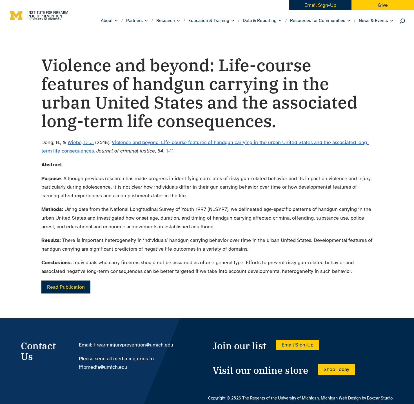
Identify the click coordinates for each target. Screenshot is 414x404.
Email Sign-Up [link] (320, 5)
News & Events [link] (373, 21)
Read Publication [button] (66, 287)
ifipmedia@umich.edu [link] (103, 367)
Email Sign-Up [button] (297, 345)
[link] (39, 20)
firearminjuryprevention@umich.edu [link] (133, 345)
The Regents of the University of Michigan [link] (280, 398)
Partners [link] (134, 21)
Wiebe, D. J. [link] (81, 142)
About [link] (107, 21)
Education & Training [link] (208, 21)
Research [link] (165, 21)
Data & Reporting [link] (260, 21)
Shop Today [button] (336, 369)
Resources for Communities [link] (317, 21)
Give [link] (383, 5)
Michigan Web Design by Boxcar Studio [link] (357, 398)
